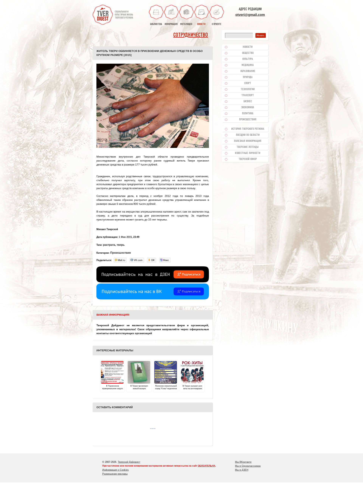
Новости (248, 47)
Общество (248, 53)
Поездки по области (248, 135)
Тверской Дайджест (129, 462)
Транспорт (247, 95)
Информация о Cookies (115, 469)
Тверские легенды (248, 147)
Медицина (248, 65)
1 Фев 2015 (125, 237)
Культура (247, 59)
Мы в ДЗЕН (241, 469)
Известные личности (247, 153)
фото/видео (186, 24)
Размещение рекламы (115, 473)
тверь (121, 244)
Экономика (247, 107)
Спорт (247, 83)
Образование (247, 71)
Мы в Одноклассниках (248, 465)
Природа (248, 77)
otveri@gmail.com (250, 15)
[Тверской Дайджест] (103, 15)
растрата (109, 244)
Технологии (248, 89)
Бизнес (248, 101)
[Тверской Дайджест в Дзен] (152, 281)
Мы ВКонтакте (243, 462)
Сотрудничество (190, 35)
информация (171, 24)
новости (201, 24)
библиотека (156, 24)
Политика (247, 113)
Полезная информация (247, 141)
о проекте (216, 24)
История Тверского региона (247, 129)
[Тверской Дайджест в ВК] (152, 298)
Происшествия (120, 252)
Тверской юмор (248, 159)
